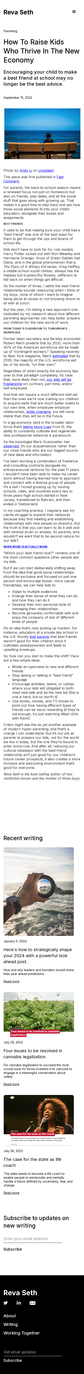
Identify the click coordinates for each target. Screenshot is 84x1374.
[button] (74, 11)
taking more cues (37, 427)
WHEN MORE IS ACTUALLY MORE (25, 546)
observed (11, 446)
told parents (39, 637)
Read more (11, 981)
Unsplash (46, 170)
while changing (38, 412)
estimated (60, 356)
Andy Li (26, 170)
